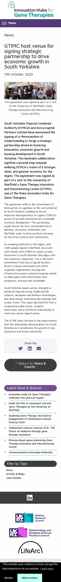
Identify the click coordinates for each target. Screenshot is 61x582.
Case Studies (13, 477)
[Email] (38, 349)
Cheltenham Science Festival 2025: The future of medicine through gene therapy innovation (32, 431)
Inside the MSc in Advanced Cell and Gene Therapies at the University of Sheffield (30, 406)
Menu (12, 23)
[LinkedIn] (30, 349)
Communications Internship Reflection (31, 452)
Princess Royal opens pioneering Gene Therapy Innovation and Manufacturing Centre (31, 443)
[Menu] (4, 23)
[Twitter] (20, 349)
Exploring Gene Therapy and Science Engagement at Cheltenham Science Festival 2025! (30, 419)
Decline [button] (9, 577)
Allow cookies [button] (30, 577)
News (9, 469)
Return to (32, 365)
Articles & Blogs (15, 473)
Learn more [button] (47, 568)
